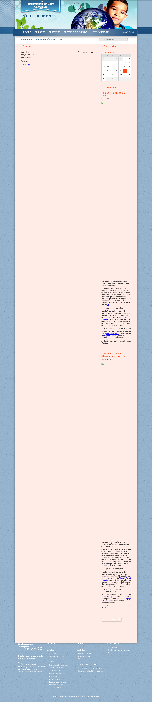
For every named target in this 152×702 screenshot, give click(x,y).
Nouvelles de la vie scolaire (58, 665)
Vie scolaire (52, 662)
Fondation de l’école (55, 687)
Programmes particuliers (56, 656)
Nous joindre (100, 32)
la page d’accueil (110, 336)
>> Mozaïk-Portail (127, 32)
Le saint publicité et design (77, 696)
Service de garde (75, 32)
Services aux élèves (84, 653)
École (41, 4)
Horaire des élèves (55, 674)
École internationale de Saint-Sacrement (33, 39)
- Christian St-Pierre (92, 696)
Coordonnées (112, 647)
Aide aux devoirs (83, 659)
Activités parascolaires (56, 668)
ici (108, 305)
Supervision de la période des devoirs (90, 671)
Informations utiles (54, 670)
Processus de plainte (115, 653)
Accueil (18, 32)
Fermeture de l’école (56, 685)
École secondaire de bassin (58, 682)
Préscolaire (53, 676)
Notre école (52, 653)
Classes (40, 32)
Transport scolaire (84, 656)
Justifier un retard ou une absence (119, 650)
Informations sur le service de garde (90, 668)
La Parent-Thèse (54, 679)
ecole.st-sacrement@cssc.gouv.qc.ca (30, 671)
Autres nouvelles (109, 619)
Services (54, 32)
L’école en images (54, 659)
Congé (27, 65)
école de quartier (112, 334)
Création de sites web (60, 696)
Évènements (52, 39)
